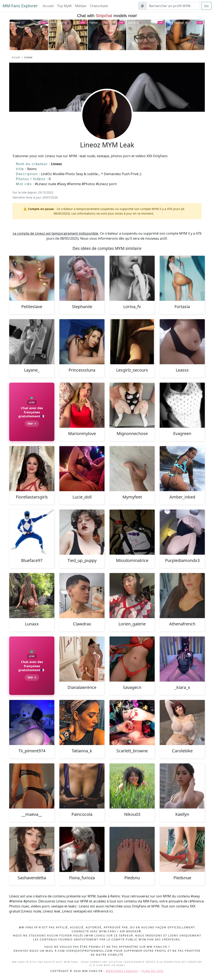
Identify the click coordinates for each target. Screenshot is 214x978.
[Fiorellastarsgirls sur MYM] (31, 468)
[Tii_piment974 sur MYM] (31, 722)
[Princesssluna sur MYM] (81, 341)
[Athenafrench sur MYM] (182, 595)
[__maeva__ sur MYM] (31, 785)
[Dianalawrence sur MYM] (81, 659)
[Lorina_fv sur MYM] (132, 278)
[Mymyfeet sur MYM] (132, 468)
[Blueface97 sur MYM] (31, 532)
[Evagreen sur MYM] (182, 405)
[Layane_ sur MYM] (31, 341)
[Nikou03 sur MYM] (132, 785)
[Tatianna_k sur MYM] (81, 722)
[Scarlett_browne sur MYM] (132, 722)
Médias (81, 6)
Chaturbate (99, 6)
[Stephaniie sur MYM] (81, 278)
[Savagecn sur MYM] (132, 659)
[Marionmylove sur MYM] (81, 405)
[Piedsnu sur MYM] (132, 849)
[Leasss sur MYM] (182, 341)
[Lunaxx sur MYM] (31, 595)
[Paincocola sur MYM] (81, 785)
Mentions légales (122, 971)
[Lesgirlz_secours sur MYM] (132, 341)
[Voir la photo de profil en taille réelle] (107, 126)
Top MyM (64, 6)
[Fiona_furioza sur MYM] (81, 849)
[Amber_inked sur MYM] (182, 468)
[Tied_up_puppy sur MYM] (81, 532)
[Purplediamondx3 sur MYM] (182, 532)
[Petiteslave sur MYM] (31, 278)
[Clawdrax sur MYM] (81, 595)
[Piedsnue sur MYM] (182, 849)
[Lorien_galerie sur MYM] (132, 595)
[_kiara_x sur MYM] (182, 659)
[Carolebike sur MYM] (182, 722)
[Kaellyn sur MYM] (182, 785)
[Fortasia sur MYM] (182, 278)
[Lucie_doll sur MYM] (81, 468)
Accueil (48, 6)
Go (206, 6)
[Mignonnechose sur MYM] (132, 405)
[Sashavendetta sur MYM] (31, 849)
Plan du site (152, 971)
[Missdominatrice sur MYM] (132, 532)
